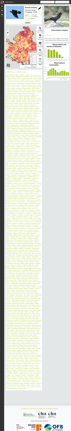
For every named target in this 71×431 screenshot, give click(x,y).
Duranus (33, 146)
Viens (19, 380)
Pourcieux (29, 266)
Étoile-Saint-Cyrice (25, 155)
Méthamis (37, 240)
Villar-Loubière (34, 380)
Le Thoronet (15, 228)
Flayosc (20, 160)
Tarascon (26, 356)
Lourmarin (14, 231)
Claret (8, 136)
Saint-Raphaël (13, 333)
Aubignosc (34, 83)
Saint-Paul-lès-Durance (33, 330)
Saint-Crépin (30, 300)
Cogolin (25, 136)
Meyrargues (9, 241)
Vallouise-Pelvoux (23, 373)
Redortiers (24, 276)
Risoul (34, 281)
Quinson (8, 275)
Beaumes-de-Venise (22, 93)
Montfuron (21, 248)
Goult (23, 168)
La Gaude (18, 188)
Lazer (33, 208)
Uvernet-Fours (18, 368)
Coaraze (19, 136)
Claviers (14, 136)
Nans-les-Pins (27, 253)
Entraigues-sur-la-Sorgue (12, 150)
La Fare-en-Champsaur (22, 185)
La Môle (14, 191)
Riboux (8, 281)
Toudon (27, 360)
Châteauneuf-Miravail (12, 130)
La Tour (13, 206)
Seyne (24, 348)
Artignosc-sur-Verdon (12, 80)
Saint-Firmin (23, 308)
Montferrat (30, 246)
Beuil (39, 98)
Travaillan (25, 365)
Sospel (21, 355)
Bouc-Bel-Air (9, 103)
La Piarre (39, 195)
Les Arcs (20, 221)
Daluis (17, 145)
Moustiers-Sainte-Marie (12, 253)
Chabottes (21, 121)
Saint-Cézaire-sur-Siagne (12, 298)
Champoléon (35, 121)
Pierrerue (13, 265)
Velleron (8, 377)
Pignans (25, 265)
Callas (7, 111)
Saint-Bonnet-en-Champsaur (21, 296)
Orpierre (23, 258)
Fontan (37, 160)
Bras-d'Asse (36, 103)
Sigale (28, 348)
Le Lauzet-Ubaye (28, 215)
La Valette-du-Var (15, 208)
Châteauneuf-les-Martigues (31, 128)
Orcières (14, 258)
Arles (39, 78)
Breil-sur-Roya (14, 105)
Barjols (20, 90)
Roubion (28, 286)
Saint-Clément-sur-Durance (19, 300)
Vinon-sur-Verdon (10, 387)
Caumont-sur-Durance (30, 118)
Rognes (8, 283)
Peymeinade (20, 261)
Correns (22, 140)
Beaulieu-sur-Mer (11, 93)
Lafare (12, 185)
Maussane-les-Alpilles (33, 236)
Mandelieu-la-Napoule (12, 235)
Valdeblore (31, 370)
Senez (18, 346)
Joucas (28, 173)
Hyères (35, 171)
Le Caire (22, 211)
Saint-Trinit (15, 336)
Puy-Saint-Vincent (21, 273)
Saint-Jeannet (24, 310)
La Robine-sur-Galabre (18, 198)
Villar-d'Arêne (25, 380)
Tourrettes (19, 363)
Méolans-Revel (10, 240)
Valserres (36, 373)
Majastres (29, 231)
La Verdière (24, 208)
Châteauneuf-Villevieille (12, 131)
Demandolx (29, 145)
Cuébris (23, 143)
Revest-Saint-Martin (22, 280)
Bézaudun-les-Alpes (21, 100)
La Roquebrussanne (20, 201)
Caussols (8, 120)
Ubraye (31, 367)
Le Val (27, 228)
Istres (12, 173)
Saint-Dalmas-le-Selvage (18, 301)
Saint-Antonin (9, 293)
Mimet (15, 241)
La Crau (20, 183)
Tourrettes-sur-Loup (28, 363)
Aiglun (17, 75)
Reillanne (35, 276)
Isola (8, 173)
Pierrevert (19, 265)
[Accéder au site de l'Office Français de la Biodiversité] (53, 427)
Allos (35, 76)
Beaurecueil (35, 95)
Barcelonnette (27, 88)
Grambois (34, 168)
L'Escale (14, 223)
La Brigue (34, 178)
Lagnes (24, 188)
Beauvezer (15, 96)
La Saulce (31, 205)
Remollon (8, 278)
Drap (28, 146)
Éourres (37, 151)
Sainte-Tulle (16, 308)
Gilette (31, 166)
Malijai (27, 233)
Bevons (8, 100)
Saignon (13, 290)
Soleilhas (18, 353)
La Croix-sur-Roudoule (29, 183)
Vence (25, 377)
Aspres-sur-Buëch (29, 81)
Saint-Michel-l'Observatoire (18, 328)
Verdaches (20, 378)
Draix (24, 146)
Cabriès (37, 108)
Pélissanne (19, 260)
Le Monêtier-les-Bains (21, 216)
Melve (25, 238)
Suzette (33, 355)
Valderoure (16, 372)
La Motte (20, 191)
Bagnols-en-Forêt (36, 86)
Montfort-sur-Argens (11, 248)
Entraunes (23, 150)
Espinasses (9, 155)
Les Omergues (21, 225)
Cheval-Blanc (15, 135)
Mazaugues (14, 238)
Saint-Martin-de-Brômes (20, 320)
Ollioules (18, 256)
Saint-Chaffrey (24, 298)
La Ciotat (16, 181)
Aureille (8, 85)
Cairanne (36, 110)
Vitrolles (33, 387)
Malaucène (36, 231)
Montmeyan (29, 250)
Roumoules (10, 288)
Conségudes (27, 138)
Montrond (35, 250)
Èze (20, 156)
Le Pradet (29, 218)
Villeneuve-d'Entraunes (13, 385)
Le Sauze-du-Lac (28, 221)
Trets (37, 365)
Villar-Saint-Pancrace (16, 382)
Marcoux (38, 235)
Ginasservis (37, 166)
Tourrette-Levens (10, 363)
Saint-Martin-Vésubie (25, 325)
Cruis (12, 143)
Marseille (12, 236)
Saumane (22, 341)
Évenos (33, 155)
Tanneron (14, 356)
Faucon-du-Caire (19, 158)
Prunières (20, 268)
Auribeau (17, 85)
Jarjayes (17, 173)
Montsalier (9, 251)
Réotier (14, 278)
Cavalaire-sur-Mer (23, 120)
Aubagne (37, 81)
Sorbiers (16, 355)
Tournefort (35, 362)
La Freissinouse (15, 186)
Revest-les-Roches (11, 280)
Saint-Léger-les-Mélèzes (18, 318)
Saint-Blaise (10, 296)
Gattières (8, 166)
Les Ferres (27, 223)
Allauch (8, 76)
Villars (7, 382)
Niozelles (18, 255)
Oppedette (35, 256)
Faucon (29, 156)
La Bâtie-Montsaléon (11, 176)
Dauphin (22, 145)
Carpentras (9, 115)
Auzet (18, 86)
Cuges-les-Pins (34, 143)
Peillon (9, 260)
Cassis (35, 115)
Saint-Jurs (16, 315)
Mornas (27, 251)
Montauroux (38, 245)
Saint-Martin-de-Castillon (34, 320)
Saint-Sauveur (15, 335)
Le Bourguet (10, 211)
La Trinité (29, 206)
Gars (31, 165)
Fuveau (32, 163)
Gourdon (28, 168)
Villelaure (27, 383)
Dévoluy (35, 145)
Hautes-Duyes (28, 171)
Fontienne (8, 161)
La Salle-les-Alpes (22, 205)
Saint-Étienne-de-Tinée (35, 305)
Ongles (23, 256)
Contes (33, 138)
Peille (40, 258)
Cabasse (8, 108)
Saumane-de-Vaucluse (32, 341)
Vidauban (14, 380)
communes (11, 72)
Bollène (13, 101)
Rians (30, 280)
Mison (31, 241)
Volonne (20, 388)
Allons (31, 76)
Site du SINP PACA (31, 408)
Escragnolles (9, 153)
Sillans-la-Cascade (27, 350)
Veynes (9, 380)
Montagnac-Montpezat (28, 245)
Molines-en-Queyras (22, 243)
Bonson (24, 101)
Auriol (34, 85)
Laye (29, 208)
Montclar (9, 246)
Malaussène (9, 233)
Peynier (27, 261)
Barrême (34, 90)
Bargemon (14, 90)
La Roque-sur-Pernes (34, 203)
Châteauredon (23, 131)
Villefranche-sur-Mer (18, 383)
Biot (29, 100)
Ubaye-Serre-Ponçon (22, 367)
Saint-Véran (35, 336)
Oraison (8, 258)
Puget (25, 268)
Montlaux (15, 250)
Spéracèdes (27, 355)
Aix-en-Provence (35, 75)
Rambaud (25, 275)
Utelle (12, 368)
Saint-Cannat (34, 296)
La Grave (29, 188)
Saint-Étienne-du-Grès (13, 306)
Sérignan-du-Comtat (11, 348)
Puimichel (31, 270)
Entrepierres (16, 151)
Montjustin (9, 250)
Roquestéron (9, 286)
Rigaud (24, 281)
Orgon (18, 258)
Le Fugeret (14, 215)
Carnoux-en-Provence (27, 113)
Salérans (36, 338)
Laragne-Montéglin (12, 196)
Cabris (8, 110)
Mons (19, 245)
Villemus (33, 383)
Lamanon (31, 190)
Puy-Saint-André (24, 271)
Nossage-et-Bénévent (28, 255)
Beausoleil (9, 96)
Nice (14, 255)
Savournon (9, 345)
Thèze (26, 358)
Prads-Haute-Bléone (11, 268)
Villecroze (9, 383)
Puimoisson (38, 270)
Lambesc (8, 191)
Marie (7, 236)
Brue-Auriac (15, 106)
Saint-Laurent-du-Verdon (17, 316)
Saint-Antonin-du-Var (20, 293)
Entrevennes (30, 151)
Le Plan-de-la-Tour (16, 218)
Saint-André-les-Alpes (32, 291)
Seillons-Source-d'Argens (30, 345)
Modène (36, 241)
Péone (31, 260)
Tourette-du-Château (25, 362)
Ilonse (39, 171)
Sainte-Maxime (30, 303)
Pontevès (18, 266)
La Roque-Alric (10, 201)
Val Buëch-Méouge (22, 370)
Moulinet (32, 251)
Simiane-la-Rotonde (18, 351)
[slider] (23, 64)
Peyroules (16, 263)
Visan (28, 387)
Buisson (32, 106)
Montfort (36, 246)
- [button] (7, 34)
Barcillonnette (35, 88)
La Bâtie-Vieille (31, 176)
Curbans (8, 145)
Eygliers (9, 156)
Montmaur (21, 250)
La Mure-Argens (28, 193)
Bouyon (22, 103)
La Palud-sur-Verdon (24, 195)
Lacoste (15, 183)
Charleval (24, 123)
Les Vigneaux (35, 226)
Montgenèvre (35, 248)
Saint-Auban (19, 295)
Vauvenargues (30, 375)
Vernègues (38, 378)
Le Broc (17, 211)
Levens (32, 228)
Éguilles (38, 146)
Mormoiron (21, 251)
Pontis (23, 266)
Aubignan (27, 83)
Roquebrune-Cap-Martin (25, 283)
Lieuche (16, 230)
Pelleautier (25, 260)
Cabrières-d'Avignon (28, 108)
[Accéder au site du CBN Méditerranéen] (43, 414)
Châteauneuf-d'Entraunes (13, 126)
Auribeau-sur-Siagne (26, 85)
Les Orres (28, 225)
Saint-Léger (28, 316)
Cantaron (35, 111)
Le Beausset (31, 210)
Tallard (9, 356)
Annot (27, 78)
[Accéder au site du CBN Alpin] (52, 414)
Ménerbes (30, 238)
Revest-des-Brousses (22, 278)
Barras (29, 90)
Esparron (16, 153)
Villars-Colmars (27, 382)
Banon (13, 88)
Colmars (9, 138)
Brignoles (8, 106)
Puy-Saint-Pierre (10, 273)
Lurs (25, 231)
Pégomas (35, 258)
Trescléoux (32, 365)
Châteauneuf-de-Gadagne (27, 125)
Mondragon (31, 243)
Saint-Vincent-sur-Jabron (12, 338)
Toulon (17, 362)
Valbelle (14, 370)
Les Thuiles (28, 226)
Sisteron (26, 351)
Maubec (24, 236)
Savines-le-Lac (30, 343)
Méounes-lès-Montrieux (21, 240)
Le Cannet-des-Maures (31, 211)
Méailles (20, 238)
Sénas (13, 346)
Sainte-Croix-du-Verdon (18, 303)
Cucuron (17, 143)
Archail (35, 78)
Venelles (31, 377)
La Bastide (14, 175)
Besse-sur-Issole (32, 98)
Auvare (14, 86)
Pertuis (14, 261)
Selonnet (8, 346)
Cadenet (13, 110)
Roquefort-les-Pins (31, 285)
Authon (9, 86)
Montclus (15, 246)
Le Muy (30, 216)
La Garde (22, 186)
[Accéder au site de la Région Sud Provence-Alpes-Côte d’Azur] (35, 427)
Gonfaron (8, 168)
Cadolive (26, 110)
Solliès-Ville (9, 355)
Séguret (15, 345)
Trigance (8, 367)
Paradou (29, 258)
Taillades (38, 355)
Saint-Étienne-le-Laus (25, 306)
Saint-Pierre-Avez (30, 331)
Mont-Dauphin (22, 246)
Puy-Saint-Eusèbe (34, 271)
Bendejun (15, 98)
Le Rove (32, 220)
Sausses (8, 343)
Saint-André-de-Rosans (18, 291)
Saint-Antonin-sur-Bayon (33, 293)
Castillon (21, 118)
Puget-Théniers (17, 270)
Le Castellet (19, 213)
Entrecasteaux (31, 150)
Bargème (8, 90)
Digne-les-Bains (10, 146)
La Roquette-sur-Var (11, 205)
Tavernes (38, 356)
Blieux (8, 101)
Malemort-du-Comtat (19, 233)
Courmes (33, 140)
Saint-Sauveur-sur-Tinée (26, 335)
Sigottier (8, 350)
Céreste (36, 120)
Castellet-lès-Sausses (12, 118)
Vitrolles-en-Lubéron (11, 388)
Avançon (23, 86)
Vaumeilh (23, 375)
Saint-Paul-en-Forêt (21, 330)
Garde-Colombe (20, 165)
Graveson (13, 170)
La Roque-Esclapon (23, 203)
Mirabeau (20, 241)
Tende (7, 358)
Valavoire (8, 370)
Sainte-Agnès (29, 301)
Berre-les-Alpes (23, 98)
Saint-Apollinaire (10, 295)
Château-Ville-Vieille (27, 133)
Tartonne (32, 356)
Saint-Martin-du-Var (20, 323)
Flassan (39, 158)
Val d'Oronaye (31, 372)
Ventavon (8, 378)
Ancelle (14, 78)
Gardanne (12, 165)
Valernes (15, 373)
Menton (36, 238)
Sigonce (38, 348)
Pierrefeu (32, 263)
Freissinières (21, 163)
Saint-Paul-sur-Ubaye (12, 331)
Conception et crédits (43, 408)
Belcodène (27, 96)
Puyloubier (10, 271)
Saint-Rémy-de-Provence (25, 333)
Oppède (29, 256)
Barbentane (19, 88)
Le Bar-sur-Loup (16, 210)
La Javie (14, 190)
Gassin (36, 165)
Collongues (38, 136)
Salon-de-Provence (30, 340)
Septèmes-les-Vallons (26, 346)
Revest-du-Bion (34, 278)
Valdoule (38, 372)
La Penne (33, 195)
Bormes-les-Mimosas (32, 101)
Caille (31, 110)
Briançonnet (33, 105)
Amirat (39, 76)
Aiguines (27, 75)
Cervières (8, 121)
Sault (17, 341)
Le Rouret (26, 220)
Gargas (27, 165)
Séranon (35, 346)
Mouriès (37, 251)
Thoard (35, 358)
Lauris (7, 208)
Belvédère (9, 98)
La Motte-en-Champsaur (16, 193)
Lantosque (15, 195)
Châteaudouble (15, 125)
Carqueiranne (16, 115)
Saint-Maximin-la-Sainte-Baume (22, 326)
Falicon (24, 156)
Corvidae (27, 18)
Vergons (27, 378)
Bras (31, 103)
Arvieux (27, 80)
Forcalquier (22, 161)
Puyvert (37, 273)
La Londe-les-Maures (22, 190)
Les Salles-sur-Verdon (18, 226)
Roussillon (31, 288)
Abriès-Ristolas (10, 75)
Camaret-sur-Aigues (16, 111)
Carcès (11, 113)
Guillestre (21, 171)
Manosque (25, 235)
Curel (13, 145)
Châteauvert (9, 133)
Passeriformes (28, 16)
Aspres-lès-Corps (18, 81)
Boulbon (16, 103)
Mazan (8, 238)
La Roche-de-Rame (31, 198)
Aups (39, 83)
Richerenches (14, 281)
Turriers (14, 367)
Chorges (22, 135)
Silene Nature (9, 2)
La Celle (25, 180)
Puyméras (16, 271)
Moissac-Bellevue (10, 243)
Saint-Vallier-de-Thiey (25, 336)
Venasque (20, 377)
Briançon (26, 105)
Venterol (14, 378)
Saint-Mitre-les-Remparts (33, 328)
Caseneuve (29, 115)
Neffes (33, 253)
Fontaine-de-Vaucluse (29, 160)
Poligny (13, 266)
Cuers (27, 143)
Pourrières (35, 266)
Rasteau (31, 275)
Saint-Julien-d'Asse (30, 311)
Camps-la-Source (27, 111)
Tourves (8, 365)
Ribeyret (35, 280)
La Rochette (30, 200)
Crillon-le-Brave (37, 141)
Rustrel (37, 288)
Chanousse (17, 123)
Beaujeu (39, 91)
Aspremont (38, 80)
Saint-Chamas (33, 298)
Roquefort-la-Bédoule (19, 285)
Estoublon (16, 155)
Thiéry (30, 358)
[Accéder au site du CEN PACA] (30, 414)
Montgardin (28, 248)
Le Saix (15, 221)
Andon (18, 78)
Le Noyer (35, 216)
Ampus (9, 78)
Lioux (25, 230)
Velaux (37, 375)
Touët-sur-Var (10, 362)
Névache (9, 255)
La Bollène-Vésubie (17, 178)
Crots (8, 143)
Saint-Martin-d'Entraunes (26, 321)
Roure (15, 288)
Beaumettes (32, 93)
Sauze (23, 343)
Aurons (39, 85)
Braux (7, 105)
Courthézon (18, 141)
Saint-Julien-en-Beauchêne (24, 313)
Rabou (13, 275)
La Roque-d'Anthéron (32, 201)
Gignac (20, 166)
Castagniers (9, 116)
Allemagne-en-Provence (22, 76)
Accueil (23, 408)
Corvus (27, 20)
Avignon (29, 86)
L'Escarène (20, 223)
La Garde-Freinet (10, 188)
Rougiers (34, 286)
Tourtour (37, 363)
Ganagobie (37, 163)
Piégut (22, 263)
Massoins (18, 236)
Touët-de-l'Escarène (35, 360)
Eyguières (15, 156)
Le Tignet (22, 228)
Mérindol (31, 240)
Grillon (35, 170)
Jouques (33, 173)
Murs (21, 253)
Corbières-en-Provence (12, 140)
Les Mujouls (13, 225)
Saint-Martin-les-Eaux (32, 323)
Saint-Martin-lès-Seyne (12, 325)
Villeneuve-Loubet (25, 385)
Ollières (13, 256)
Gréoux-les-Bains (28, 170)
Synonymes (48, 35)
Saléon (31, 338)
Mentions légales (53, 408)
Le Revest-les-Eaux (17, 220)
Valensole (9, 373)
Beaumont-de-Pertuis (12, 95)
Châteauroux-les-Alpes (34, 131)
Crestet (24, 141)
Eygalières (38, 155)
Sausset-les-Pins (16, 343)
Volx (25, 388)
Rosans (23, 286)
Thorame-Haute (20, 360)
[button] (8, 33)
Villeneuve (38, 383)
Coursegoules (10, 141)
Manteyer (32, 235)
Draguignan (19, 146)
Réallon (18, 276)
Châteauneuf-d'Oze (26, 126)
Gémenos (14, 166)
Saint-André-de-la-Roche (22, 290)
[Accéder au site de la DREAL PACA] (21, 427)
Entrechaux (9, 151)
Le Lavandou (37, 215)
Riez (20, 281)
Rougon (39, 286)
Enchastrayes (15, 148)
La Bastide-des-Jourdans (24, 175)
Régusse (30, 276)
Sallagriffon (21, 340)
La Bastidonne (36, 175)
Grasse (8, 170)
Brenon (21, 105)
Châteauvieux (17, 133)
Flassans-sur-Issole (12, 160)
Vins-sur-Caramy (21, 387)
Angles (23, 78)
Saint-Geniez (31, 308)
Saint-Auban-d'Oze (29, 295)
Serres (20, 348)
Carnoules (17, 113)
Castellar (22, 116)
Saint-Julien (20, 311)
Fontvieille (15, 161)
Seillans (20, 345)
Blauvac (39, 100)
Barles (25, 90)
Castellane (16, 116)
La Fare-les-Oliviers (34, 185)
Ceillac (30, 120)
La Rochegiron (21, 200)
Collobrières (31, 136)
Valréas (31, 373)
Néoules (39, 253)
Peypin (31, 261)
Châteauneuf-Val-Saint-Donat (26, 130)
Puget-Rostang (32, 268)
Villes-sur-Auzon (35, 385)
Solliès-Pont (25, 353)
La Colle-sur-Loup (25, 181)
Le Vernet (37, 228)
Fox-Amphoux (13, 163)
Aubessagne (20, 83)
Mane (20, 235)
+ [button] (7, 30)
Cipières (27, 135)
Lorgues (8, 231)
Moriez (15, 251)
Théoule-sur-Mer (15, 358)
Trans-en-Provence (17, 365)
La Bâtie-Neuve (22, 176)
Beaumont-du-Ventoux (25, 95)
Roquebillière (14, 283)
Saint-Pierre (22, 331)
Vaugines (17, 375)
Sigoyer (14, 350)
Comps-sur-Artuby (18, 138)
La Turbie (35, 206)
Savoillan (37, 343)
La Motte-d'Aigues (28, 191)
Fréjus (27, 163)
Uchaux (36, 367)
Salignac (14, 340)
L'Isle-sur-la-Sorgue (33, 230)
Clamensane (34, 135)
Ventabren (36, 377)
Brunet (21, 106)
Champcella (28, 121)
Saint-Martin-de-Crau (12, 321)
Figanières (33, 158)
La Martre (38, 190)
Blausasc (33, 100)
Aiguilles (22, 75)
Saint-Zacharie (24, 338)
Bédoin (21, 96)
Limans (21, 230)
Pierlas (26, 263)
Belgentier (33, 96)
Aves (30, 15)
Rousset (20, 288)
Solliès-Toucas (33, 353)
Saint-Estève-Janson (22, 305)
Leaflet (28, 67)
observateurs (21, 72)
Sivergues (32, 351)
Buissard (26, 106)
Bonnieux (18, 101)
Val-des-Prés (23, 372)
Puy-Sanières (30, 273)
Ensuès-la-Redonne (25, 148)
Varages (8, 375)
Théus (22, 358)
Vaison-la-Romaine (34, 368)
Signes (33, 348)
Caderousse (20, 110)
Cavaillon (14, 120)
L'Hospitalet (9, 230)
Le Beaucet (24, 210)
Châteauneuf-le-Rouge (17, 128)
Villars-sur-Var (35, 382)
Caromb (36, 113)
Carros (23, 115)
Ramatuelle (19, 275)
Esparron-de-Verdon (31, 153)
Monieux (14, 245)
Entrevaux (23, 151)
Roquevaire (17, 286)
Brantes (27, 103)
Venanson (14, 377)
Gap (7, 165)
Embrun (8, 148)
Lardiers (31, 196)
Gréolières (20, 170)
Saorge (13, 341)
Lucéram (20, 231)
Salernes (8, 340)
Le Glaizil (20, 215)
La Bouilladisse (27, 178)
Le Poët (24, 218)
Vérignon (32, 378)
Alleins (13, 76)
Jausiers (22, 173)
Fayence (27, 158)
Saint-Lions (29, 318)
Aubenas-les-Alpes (11, 83)
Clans (39, 135)
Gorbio (14, 168)
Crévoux (29, 141)
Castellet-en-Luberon (31, 116)
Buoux (36, 106)
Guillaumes (15, 171)
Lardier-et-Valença (23, 196)
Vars (13, 375)
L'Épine (8, 218)
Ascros (32, 80)
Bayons (34, 91)
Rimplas (29, 281)
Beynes (13, 100)
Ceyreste (14, 121)
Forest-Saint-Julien (31, 161)
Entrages (33, 148)
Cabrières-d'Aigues (17, 108)
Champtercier (9, 123)
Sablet (8, 290)
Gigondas (25, 166)
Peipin (13, 260)
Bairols (9, 88)
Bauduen (28, 91)
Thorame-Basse (10, 360)
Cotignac (27, 140)
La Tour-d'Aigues (21, 206)
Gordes (19, 168)
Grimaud (8, 171)
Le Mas (13, 216)
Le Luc (8, 216)
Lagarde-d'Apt (35, 186)
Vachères (25, 368)
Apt (31, 78)
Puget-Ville (25, 270)
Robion (39, 281)
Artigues (22, 80)
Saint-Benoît (38, 295)
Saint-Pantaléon (10, 330)
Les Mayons (34, 223)
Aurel (12, 85)
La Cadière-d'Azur (16, 180)
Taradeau (20, 356)
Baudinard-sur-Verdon (19, 91)
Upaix (7, 368)
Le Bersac (38, 210)
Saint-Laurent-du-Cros (26, 315)
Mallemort (33, 233)
